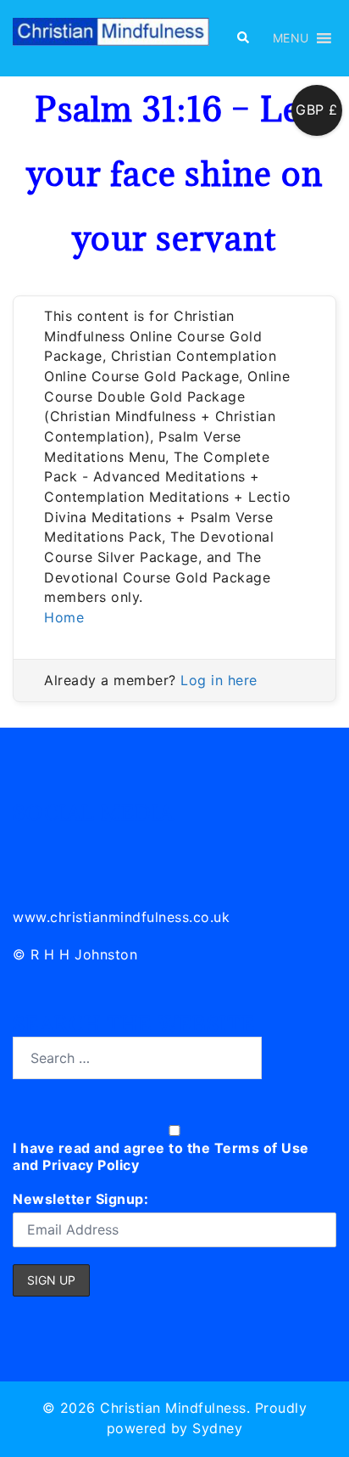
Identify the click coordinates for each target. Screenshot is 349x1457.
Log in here (219, 680)
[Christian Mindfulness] (111, 36)
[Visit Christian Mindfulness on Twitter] (65, 843)
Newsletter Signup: (80, 1198)
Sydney (217, 1428)
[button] (242, 38)
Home (64, 617)
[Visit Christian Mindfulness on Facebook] (102, 843)
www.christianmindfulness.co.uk (121, 917)
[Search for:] (137, 1058)
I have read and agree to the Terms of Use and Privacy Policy (161, 1156)
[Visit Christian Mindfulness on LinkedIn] (27, 843)
